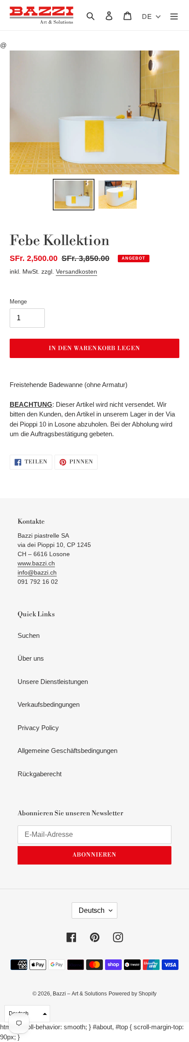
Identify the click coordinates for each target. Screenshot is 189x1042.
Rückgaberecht (40, 774)
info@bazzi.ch (37, 572)
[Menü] (174, 15)
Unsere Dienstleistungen (53, 681)
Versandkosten (76, 271)
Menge (18, 301)
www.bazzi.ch (36, 563)
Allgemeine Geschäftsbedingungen (67, 750)
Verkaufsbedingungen (49, 704)
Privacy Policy (38, 727)
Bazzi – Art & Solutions (80, 994)
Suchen (29, 635)
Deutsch (92, 910)
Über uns (31, 658)
